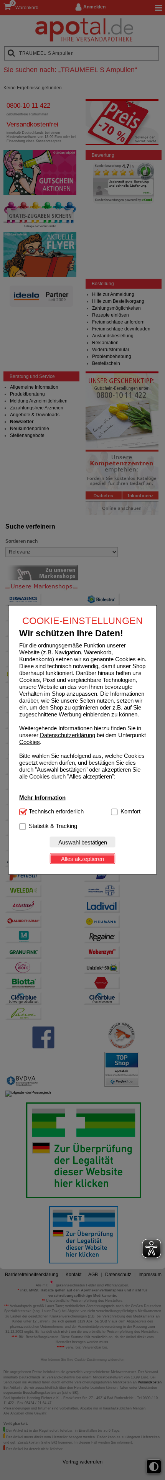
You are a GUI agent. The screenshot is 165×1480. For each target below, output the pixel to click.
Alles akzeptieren (82, 858)
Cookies (29, 742)
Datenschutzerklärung (67, 735)
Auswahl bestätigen (82, 842)
